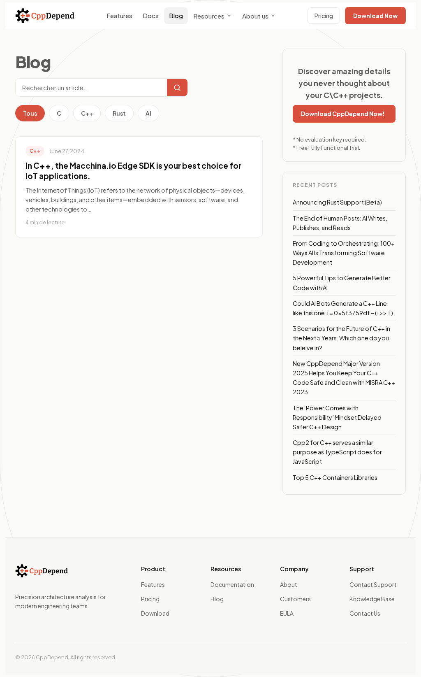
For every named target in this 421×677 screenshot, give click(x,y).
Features (119, 15)
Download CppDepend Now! (343, 113)
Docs (151, 15)
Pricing (324, 15)
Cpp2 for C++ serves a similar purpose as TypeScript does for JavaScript (337, 452)
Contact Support (373, 584)
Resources (208, 16)
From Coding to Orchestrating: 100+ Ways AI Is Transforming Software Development (344, 253)
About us (255, 16)
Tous (30, 113)
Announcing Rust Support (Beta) (337, 202)
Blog (176, 15)
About (288, 584)
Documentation (232, 584)
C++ (87, 113)
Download (155, 613)
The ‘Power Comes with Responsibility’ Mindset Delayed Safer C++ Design (337, 417)
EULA (287, 613)
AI (148, 113)
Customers (295, 599)
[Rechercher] (177, 87)
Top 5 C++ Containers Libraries (335, 477)
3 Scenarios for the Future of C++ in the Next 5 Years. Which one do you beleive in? (341, 338)
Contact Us (364, 613)
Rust (119, 113)
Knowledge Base (372, 599)
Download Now (375, 15)
